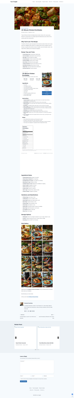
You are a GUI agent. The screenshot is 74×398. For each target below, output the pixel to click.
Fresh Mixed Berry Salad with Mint (46, 343)
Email (33, 375)
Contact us (61, 1)
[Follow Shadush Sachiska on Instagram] (28, 311)
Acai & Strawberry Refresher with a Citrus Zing (46, 316)
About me (50, 1)
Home (34, 1)
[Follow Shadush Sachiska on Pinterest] (34, 311)
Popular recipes (45, 1)
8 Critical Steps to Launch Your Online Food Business (28, 316)
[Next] (58, 338)
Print (47, 92)
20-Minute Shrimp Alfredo (33, 296)
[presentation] (25, 333)
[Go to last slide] (15, 338)
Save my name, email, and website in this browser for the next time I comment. (34, 378)
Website (45, 375)
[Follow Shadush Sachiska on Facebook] (25, 311)
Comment (22, 361)
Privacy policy (55, 1)
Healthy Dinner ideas (24, 28)
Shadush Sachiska (25, 32)
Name (21, 375)
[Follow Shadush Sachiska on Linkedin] (32, 311)
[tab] (35, 349)
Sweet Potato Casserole (21, 343)
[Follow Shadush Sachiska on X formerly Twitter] (27, 311)
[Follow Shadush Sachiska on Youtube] (30, 311)
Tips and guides (38, 1)
